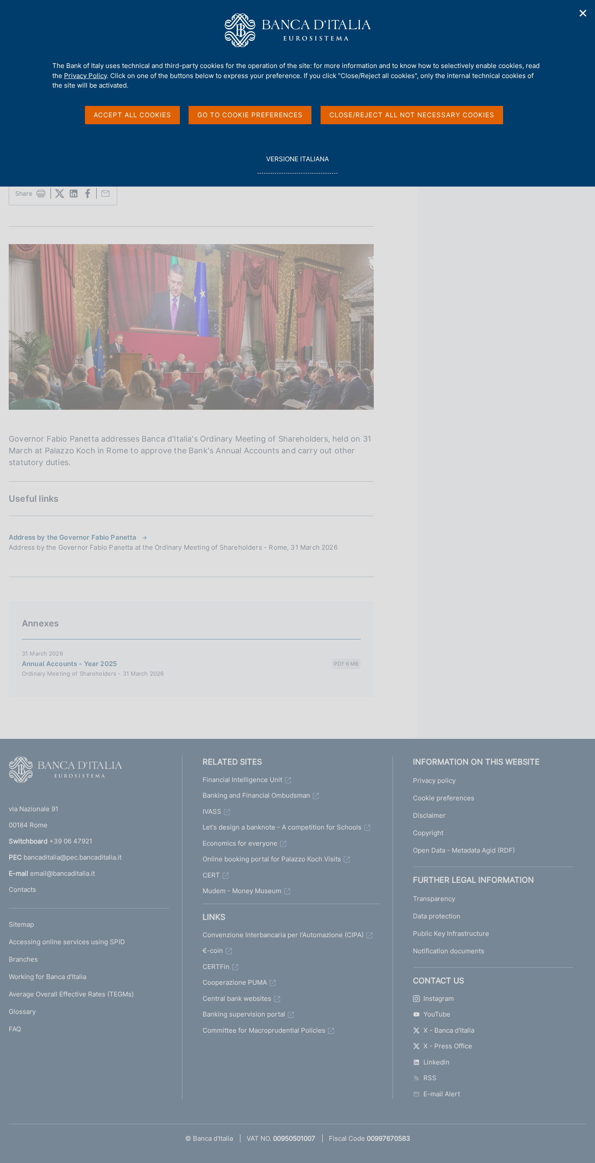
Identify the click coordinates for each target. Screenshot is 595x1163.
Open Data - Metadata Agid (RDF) (464, 850)
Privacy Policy (85, 75)
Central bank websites (237, 998)
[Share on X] (59, 193)
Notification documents (448, 951)
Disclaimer (429, 815)
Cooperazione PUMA (235, 982)
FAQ (15, 1029)
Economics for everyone (240, 843)
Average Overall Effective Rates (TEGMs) (71, 994)
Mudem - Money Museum (242, 891)
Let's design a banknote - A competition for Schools (282, 827)
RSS (429, 1078)
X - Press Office (447, 1046)
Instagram (438, 998)
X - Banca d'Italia (448, 1030)
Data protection (436, 916)
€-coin (213, 950)
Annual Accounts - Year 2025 (69, 664)
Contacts (22, 889)
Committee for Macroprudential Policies (264, 1030)
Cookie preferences (443, 798)
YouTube (436, 1014)
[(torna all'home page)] (65, 771)
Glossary (22, 1011)
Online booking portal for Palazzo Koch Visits (272, 859)
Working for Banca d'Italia (47, 977)
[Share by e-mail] (105, 193)
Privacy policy (434, 780)
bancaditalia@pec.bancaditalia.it (73, 857)
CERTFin (216, 966)
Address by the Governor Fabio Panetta (73, 537)
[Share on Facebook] (87, 193)
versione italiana (297, 163)
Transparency (434, 898)
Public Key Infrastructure (451, 933)
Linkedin (436, 1062)
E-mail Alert (441, 1094)
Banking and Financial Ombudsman (256, 795)
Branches (23, 959)
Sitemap (21, 924)
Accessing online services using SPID (67, 942)
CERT (211, 875)
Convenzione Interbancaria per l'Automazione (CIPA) (283, 935)
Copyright (428, 833)
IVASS (212, 811)
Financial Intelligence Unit (242, 779)
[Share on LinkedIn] (73, 193)
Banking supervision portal (244, 1014)
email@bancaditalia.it (62, 873)
